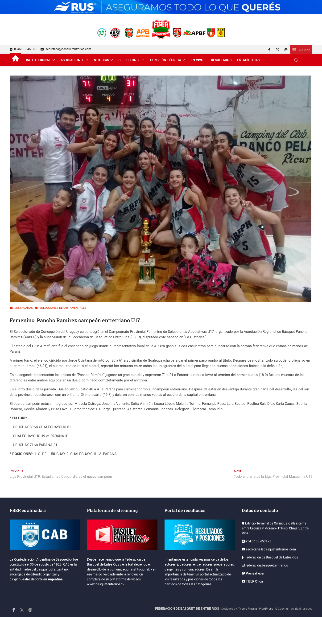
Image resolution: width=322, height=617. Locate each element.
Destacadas (23, 307)
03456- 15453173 (25, 49)
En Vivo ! (198, 60)
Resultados (221, 60)
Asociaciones (72, 60)
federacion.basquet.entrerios (266, 565)
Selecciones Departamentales (63, 307)
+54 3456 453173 (258, 541)
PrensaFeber (254, 573)
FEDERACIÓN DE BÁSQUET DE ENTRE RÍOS (187, 608)
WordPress (266, 608)
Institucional (38, 60)
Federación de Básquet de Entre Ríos (271, 557)
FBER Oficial (255, 581)
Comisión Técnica (165, 60)
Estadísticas (248, 60)
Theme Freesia (247, 608)
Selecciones (129, 60)
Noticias (101, 60)
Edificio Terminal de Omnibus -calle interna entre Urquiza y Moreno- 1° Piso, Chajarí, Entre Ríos (275, 528)
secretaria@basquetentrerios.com (68, 49)
